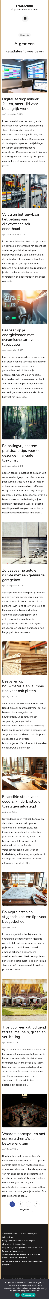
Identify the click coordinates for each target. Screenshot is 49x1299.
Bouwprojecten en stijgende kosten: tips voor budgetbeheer (24, 917)
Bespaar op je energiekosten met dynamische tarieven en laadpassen (22, 337)
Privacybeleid (28, 1295)
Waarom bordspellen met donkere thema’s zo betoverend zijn (23, 1138)
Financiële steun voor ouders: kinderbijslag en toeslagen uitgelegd (22, 801)
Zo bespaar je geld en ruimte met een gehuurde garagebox (23, 575)
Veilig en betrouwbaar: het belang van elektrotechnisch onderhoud (21, 221)
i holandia (24, 6)
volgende (24, 1209)
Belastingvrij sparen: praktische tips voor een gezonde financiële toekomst (22, 453)
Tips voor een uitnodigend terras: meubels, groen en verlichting (24, 1032)
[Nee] (45, 1289)
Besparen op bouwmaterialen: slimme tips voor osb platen (23, 686)
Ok (17, 1295)
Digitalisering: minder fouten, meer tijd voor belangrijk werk (20, 104)
